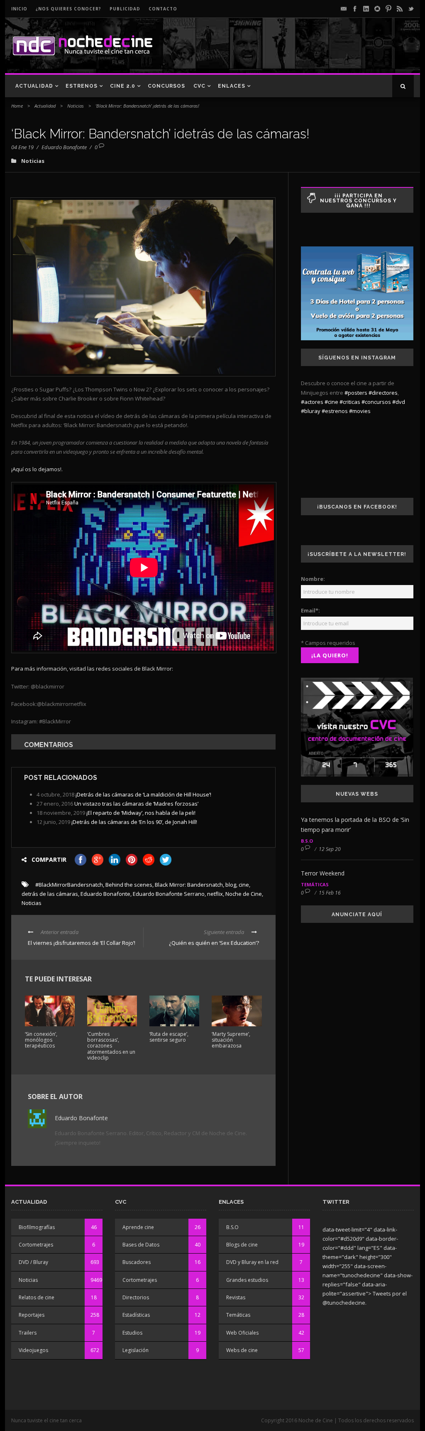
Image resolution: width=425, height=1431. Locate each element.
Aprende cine (138, 1227)
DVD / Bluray (33, 1262)
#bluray (310, 411)
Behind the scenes (128, 884)
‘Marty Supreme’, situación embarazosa (231, 1040)
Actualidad (34, 86)
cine (244, 884)
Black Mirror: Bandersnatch (189, 884)
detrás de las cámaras (50, 893)
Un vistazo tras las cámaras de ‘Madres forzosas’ (136, 803)
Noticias (75, 106)
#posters (355, 392)
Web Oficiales (242, 1332)
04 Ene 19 (22, 147)
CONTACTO (163, 9)
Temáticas (315, 884)
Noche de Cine (243, 893)
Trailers (28, 1332)
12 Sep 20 (330, 849)
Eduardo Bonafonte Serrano (169, 893)
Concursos (166, 86)
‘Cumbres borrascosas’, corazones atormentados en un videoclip (111, 1046)
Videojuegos (33, 1350)
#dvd (398, 402)
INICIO (19, 9)
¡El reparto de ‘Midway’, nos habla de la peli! (140, 812)
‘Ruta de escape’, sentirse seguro (168, 1036)
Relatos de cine (36, 1297)
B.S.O (307, 841)
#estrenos (335, 411)
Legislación (135, 1350)
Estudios (132, 1332)
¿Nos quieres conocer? (68, 9)
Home (17, 106)
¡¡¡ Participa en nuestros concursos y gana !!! (358, 201)
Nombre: (313, 579)
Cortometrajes (36, 1244)
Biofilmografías (37, 1227)
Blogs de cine (242, 1244)
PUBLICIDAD (125, 9)
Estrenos (82, 86)
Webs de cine (242, 1350)
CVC (199, 86)
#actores (312, 402)
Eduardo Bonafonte (64, 147)
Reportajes (31, 1314)
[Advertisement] (317, 52)
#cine (331, 402)
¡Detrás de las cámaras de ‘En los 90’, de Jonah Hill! (134, 822)
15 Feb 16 (330, 892)
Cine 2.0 (122, 86)
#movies (360, 411)
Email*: (310, 610)
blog (230, 884)
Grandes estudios (247, 1279)
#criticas (350, 402)
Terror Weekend (322, 873)
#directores (383, 392)
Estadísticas (136, 1314)
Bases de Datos (140, 1244)
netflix (215, 893)
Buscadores (136, 1262)
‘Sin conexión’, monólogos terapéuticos (41, 1040)
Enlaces (231, 86)
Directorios (135, 1297)
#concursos (376, 402)
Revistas (235, 1297)
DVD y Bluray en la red (252, 1262)
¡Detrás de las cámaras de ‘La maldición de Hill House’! (143, 794)
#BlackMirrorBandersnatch (69, 884)
